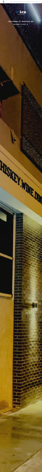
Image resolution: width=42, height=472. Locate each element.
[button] (11, 1)
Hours (31, 1)
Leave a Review (36, 1)
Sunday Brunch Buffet (26, 1)
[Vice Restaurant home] (3, 1)
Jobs (33, 1)
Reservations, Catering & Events (17, 1)
